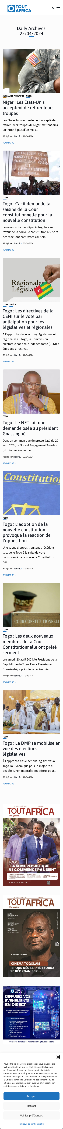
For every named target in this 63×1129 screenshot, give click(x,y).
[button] (57, 1057)
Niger (28, 96)
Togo (5, 197)
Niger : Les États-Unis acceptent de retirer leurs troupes (28, 108)
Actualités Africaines (13, 96)
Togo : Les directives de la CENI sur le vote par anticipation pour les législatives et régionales (28, 319)
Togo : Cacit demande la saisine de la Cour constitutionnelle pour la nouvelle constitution (27, 212)
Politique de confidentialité (31, 1124)
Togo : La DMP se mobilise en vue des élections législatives (31, 748)
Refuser (31, 1105)
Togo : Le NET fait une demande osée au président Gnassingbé (30, 428)
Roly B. (17, 136)
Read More (8, 143)
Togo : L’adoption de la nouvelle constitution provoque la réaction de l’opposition (27, 532)
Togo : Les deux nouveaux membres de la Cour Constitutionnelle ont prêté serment (30, 644)
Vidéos (12, 305)
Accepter (31, 1096)
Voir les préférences (31, 1115)
